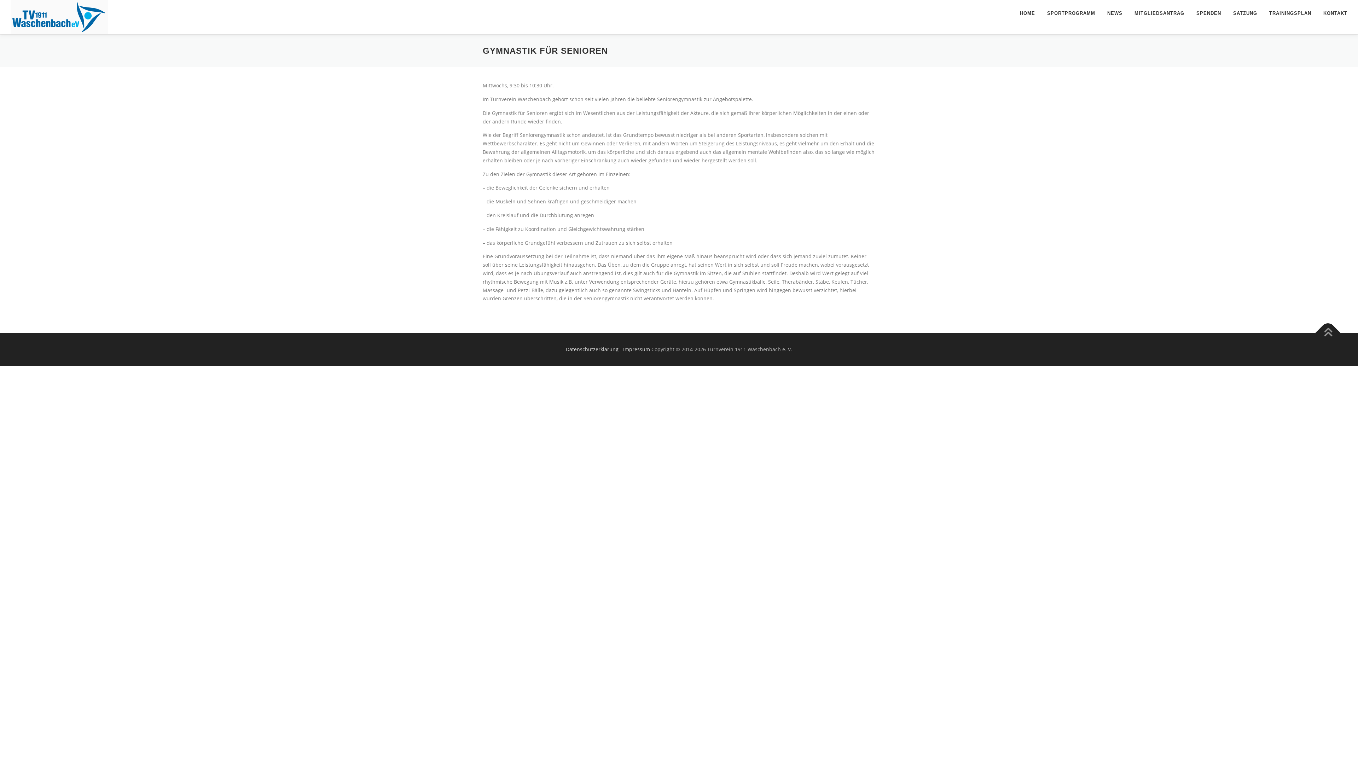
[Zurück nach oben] (1328, 333)
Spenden (1208, 13)
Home (1027, 13)
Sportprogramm (1071, 13)
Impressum (636, 349)
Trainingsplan (1290, 13)
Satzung (1245, 13)
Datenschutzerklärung (592, 349)
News (1114, 13)
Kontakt (1335, 13)
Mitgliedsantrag (1159, 13)
